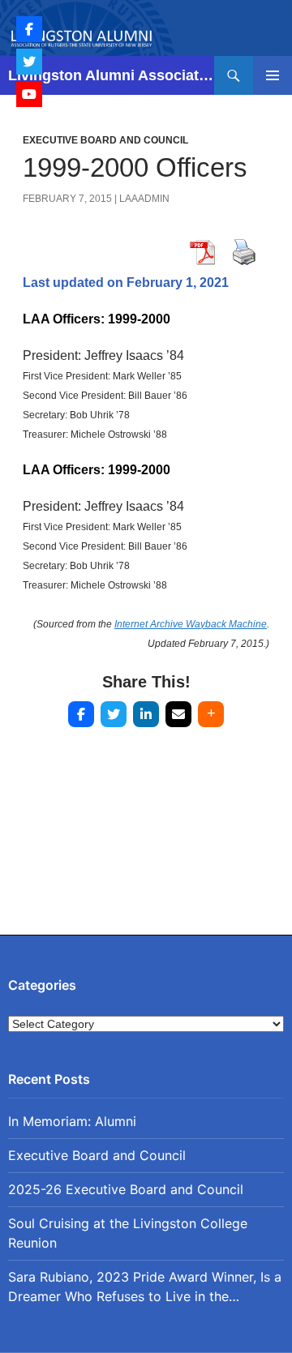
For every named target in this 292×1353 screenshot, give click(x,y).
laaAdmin (144, 198)
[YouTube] (29, 94)
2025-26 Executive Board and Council (125, 1189)
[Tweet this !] (114, 714)
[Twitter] (29, 62)
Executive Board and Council (105, 140)
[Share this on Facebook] (81, 714)
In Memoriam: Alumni (72, 1121)
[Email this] (178, 714)
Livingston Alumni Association (111, 75)
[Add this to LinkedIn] (146, 714)
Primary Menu (272, 75)
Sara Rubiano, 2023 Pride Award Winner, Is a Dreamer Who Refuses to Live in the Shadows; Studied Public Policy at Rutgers (144, 1287)
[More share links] (211, 714)
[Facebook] (29, 29)
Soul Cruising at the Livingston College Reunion (127, 1233)
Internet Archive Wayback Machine (190, 624)
